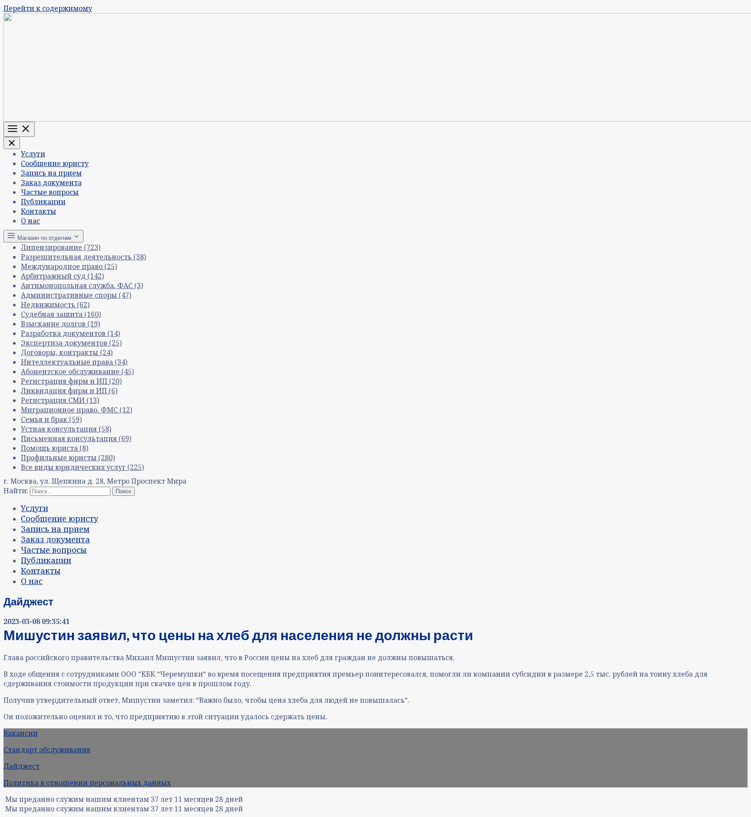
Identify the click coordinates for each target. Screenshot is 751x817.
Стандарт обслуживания (46, 749)
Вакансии (20, 733)
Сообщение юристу (55, 163)
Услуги (33, 154)
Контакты (38, 211)
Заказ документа (51, 182)
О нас (30, 221)
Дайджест (21, 766)
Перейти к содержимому (47, 8)
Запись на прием (51, 173)
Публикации (43, 201)
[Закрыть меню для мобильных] (11, 143)
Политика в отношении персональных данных (87, 782)
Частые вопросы (50, 192)
